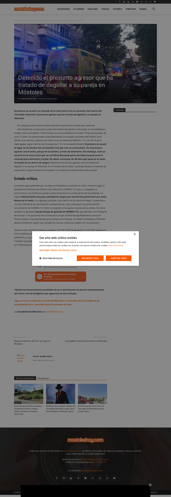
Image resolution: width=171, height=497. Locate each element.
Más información (116, 245)
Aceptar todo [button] (118, 258)
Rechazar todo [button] (90, 258)
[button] (85, 250)
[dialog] (85, 248)
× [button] (135, 234)
